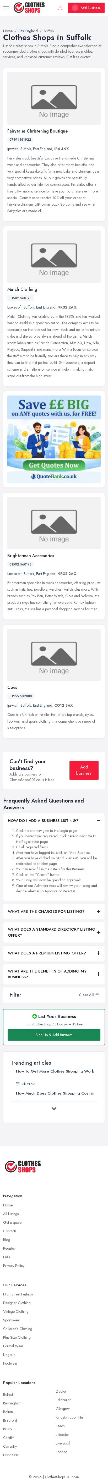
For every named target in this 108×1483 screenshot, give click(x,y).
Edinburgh (63, 1400)
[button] (97, 994)
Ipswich (12, 148)
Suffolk (25, 148)
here (28, 830)
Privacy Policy (13, 1265)
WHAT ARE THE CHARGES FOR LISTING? (46, 911)
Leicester (62, 1434)
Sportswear (11, 1320)
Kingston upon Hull (70, 1417)
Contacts (9, 1231)
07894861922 (20, 139)
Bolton (8, 1411)
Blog (6, 1239)
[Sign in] (60, 7)
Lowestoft (14, 307)
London (61, 1451)
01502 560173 (20, 298)
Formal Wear (13, 1346)
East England (42, 148)
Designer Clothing (17, 1302)
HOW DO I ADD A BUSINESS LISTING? (43, 820)
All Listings (11, 1213)
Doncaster (11, 1455)
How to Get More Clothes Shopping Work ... (55, 1074)
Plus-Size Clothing (17, 1337)
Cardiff (8, 1437)
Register (9, 1248)
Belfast (8, 1394)
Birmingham (12, 1403)
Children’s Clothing (17, 1328)
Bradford (10, 1420)
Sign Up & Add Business (54, 1034)
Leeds (60, 1426)
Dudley (61, 1391)
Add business (83, 770)
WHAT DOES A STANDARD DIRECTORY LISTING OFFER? (51, 932)
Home (8, 1205)
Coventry (10, 1446)
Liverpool (63, 1443)
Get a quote (12, 1222)
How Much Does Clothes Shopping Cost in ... (55, 1096)
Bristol (7, 1429)
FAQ (6, 1257)
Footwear (10, 1363)
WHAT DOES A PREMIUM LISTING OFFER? (47, 953)
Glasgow (63, 1408)
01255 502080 (20, 696)
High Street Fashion (18, 1294)
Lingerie (9, 1354)
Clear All (86, 994)
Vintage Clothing (16, 1311)
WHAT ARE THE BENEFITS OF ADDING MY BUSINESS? (47, 974)
